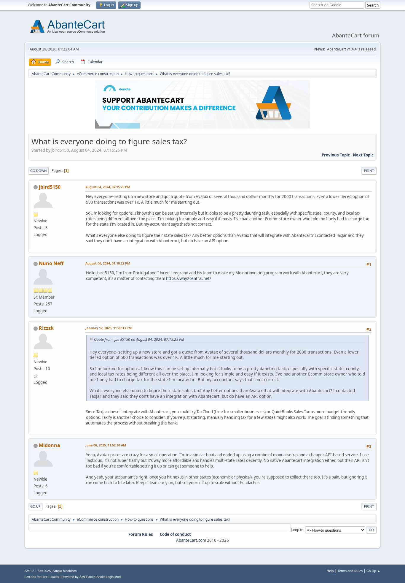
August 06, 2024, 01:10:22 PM (107, 263)
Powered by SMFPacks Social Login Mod (91, 577)
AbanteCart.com (191, 540)
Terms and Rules (350, 570)
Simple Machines (64, 571)
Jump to (297, 529)
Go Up (35, 506)
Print (369, 170)
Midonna (49, 445)
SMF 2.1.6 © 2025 (38, 571)
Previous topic (336, 155)
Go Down (38, 170)
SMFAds (30, 577)
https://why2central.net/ (188, 278)
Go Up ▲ (373, 570)
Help (330, 570)
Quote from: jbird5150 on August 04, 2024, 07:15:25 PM (139, 339)
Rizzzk (46, 328)
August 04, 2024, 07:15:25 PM (107, 187)
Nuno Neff (51, 263)
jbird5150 (49, 187)
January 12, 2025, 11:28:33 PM (108, 328)
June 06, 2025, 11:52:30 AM (105, 445)
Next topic (363, 155)
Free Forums (50, 577)
